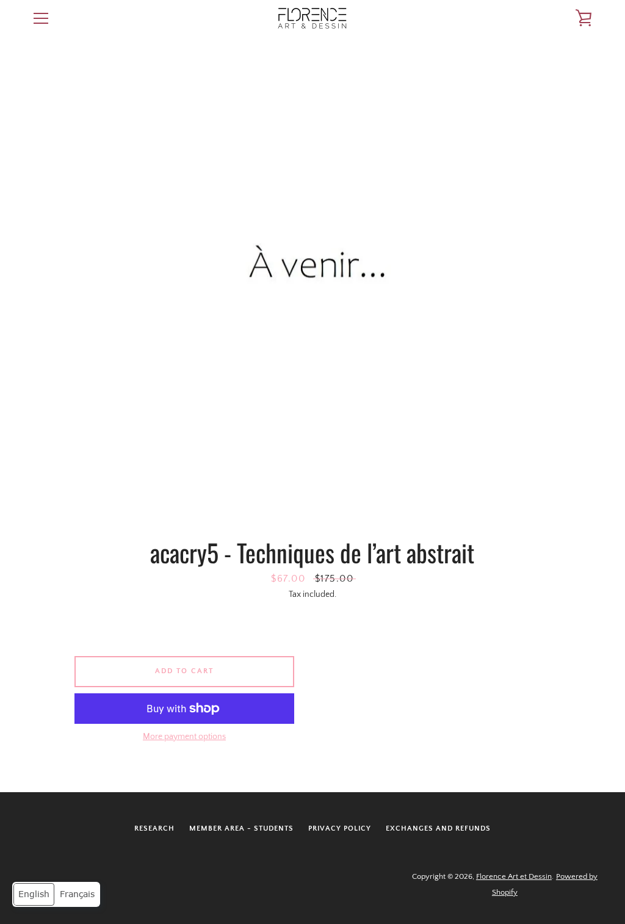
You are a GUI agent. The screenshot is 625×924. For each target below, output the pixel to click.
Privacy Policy (339, 828)
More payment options (184, 737)
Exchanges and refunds (438, 828)
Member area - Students (241, 828)
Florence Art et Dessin (514, 876)
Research (154, 828)
